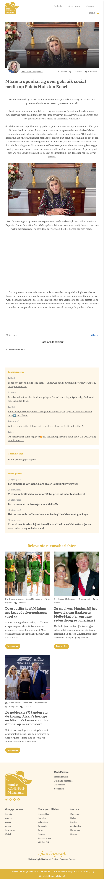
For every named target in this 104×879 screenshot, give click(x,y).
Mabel (8, 834)
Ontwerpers (59, 785)
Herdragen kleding (16, 599)
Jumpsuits (42, 826)
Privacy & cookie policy (84, 871)
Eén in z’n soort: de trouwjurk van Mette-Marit (35, 504)
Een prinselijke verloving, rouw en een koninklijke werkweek (43, 483)
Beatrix (8, 814)
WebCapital (60, 876)
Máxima (27, 599)
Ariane (8, 826)
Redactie (58, 6)
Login (95, 335)
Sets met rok (43, 842)
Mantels (41, 834)
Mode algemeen (61, 777)
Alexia (11, 703)
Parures (73, 834)
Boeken (55, 859)
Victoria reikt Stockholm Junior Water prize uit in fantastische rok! (47, 494)
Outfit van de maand (63, 781)
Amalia (64, 72)
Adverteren (74, 6)
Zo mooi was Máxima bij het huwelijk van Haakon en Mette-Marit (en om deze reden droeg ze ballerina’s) (75, 614)
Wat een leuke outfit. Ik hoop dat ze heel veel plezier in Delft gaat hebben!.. (46, 426)
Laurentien (10, 830)
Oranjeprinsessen (40, 703)
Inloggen (89, 6)
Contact (72, 859)
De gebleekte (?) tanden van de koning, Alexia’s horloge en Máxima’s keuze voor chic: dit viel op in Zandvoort (27, 718)
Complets (42, 818)
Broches (73, 822)
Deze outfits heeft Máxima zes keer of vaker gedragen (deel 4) (26, 613)
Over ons (64, 859)
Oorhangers (75, 830)
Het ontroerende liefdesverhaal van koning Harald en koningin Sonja (48, 514)
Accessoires (59, 789)
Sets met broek (44, 838)
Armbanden (75, 826)
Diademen (75, 814)
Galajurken (43, 822)
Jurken (41, 830)
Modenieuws (37, 599)
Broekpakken (43, 814)
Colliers (73, 818)
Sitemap (68, 871)
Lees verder (12, 646)
